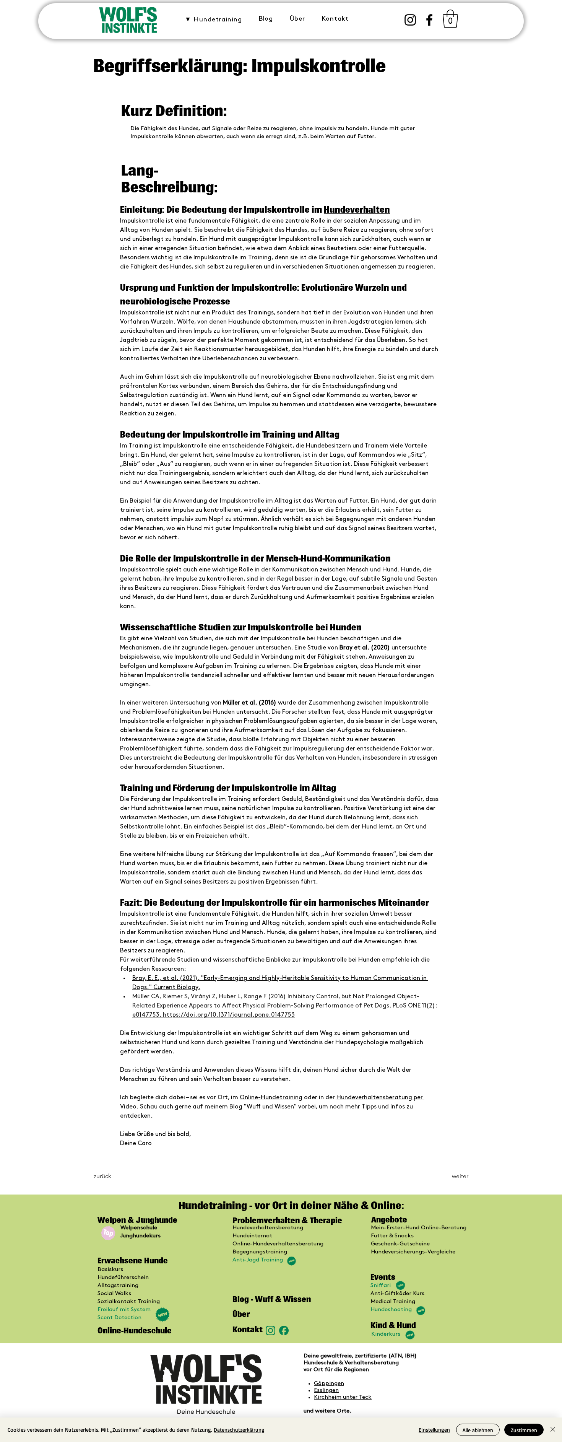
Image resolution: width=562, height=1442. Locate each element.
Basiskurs (110, 1269)
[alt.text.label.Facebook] (429, 20)
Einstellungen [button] (434, 1429)
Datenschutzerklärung (239, 1429)
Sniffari (380, 1285)
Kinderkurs (385, 1334)
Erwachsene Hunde (132, 1260)
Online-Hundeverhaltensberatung (277, 1244)
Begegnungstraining (259, 1252)
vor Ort (313, 1369)
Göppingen (329, 1383)
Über (241, 1314)
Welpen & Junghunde (138, 1220)
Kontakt (247, 1329)
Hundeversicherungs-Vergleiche (413, 1252)
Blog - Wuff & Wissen (271, 1299)
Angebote (389, 1219)
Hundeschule (321, 1363)
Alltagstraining (117, 1285)
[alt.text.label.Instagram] (410, 20)
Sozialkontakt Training (128, 1301)
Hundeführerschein (123, 1277)
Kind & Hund (393, 1325)
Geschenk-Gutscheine (400, 1244)
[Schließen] (552, 1430)
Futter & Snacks (392, 1236)
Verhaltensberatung (371, 1363)
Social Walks (114, 1293)
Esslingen (326, 1390)
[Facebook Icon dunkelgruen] (284, 1330)
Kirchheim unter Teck (343, 1397)
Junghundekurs (140, 1236)
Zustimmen (524, 1430)
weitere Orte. (333, 1411)
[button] (213, 19)
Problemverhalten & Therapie (287, 1220)
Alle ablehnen (478, 1430)
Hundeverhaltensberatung (267, 1227)
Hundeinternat (252, 1236)
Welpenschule (138, 1227)
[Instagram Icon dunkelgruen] (270, 1330)
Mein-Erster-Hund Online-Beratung (418, 1227)
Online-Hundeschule (134, 1330)
